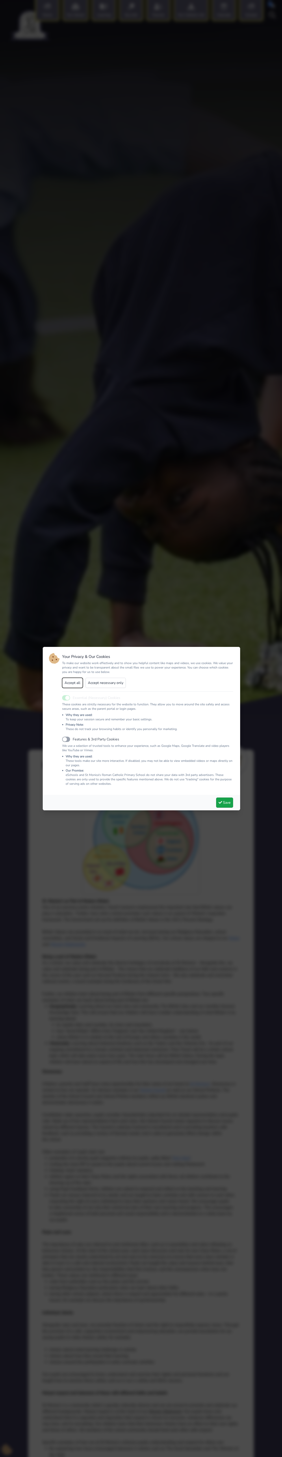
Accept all (72, 682)
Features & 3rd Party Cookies (96, 739)
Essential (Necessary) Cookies (96, 697)
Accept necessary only (105, 682)
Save (226, 802)
